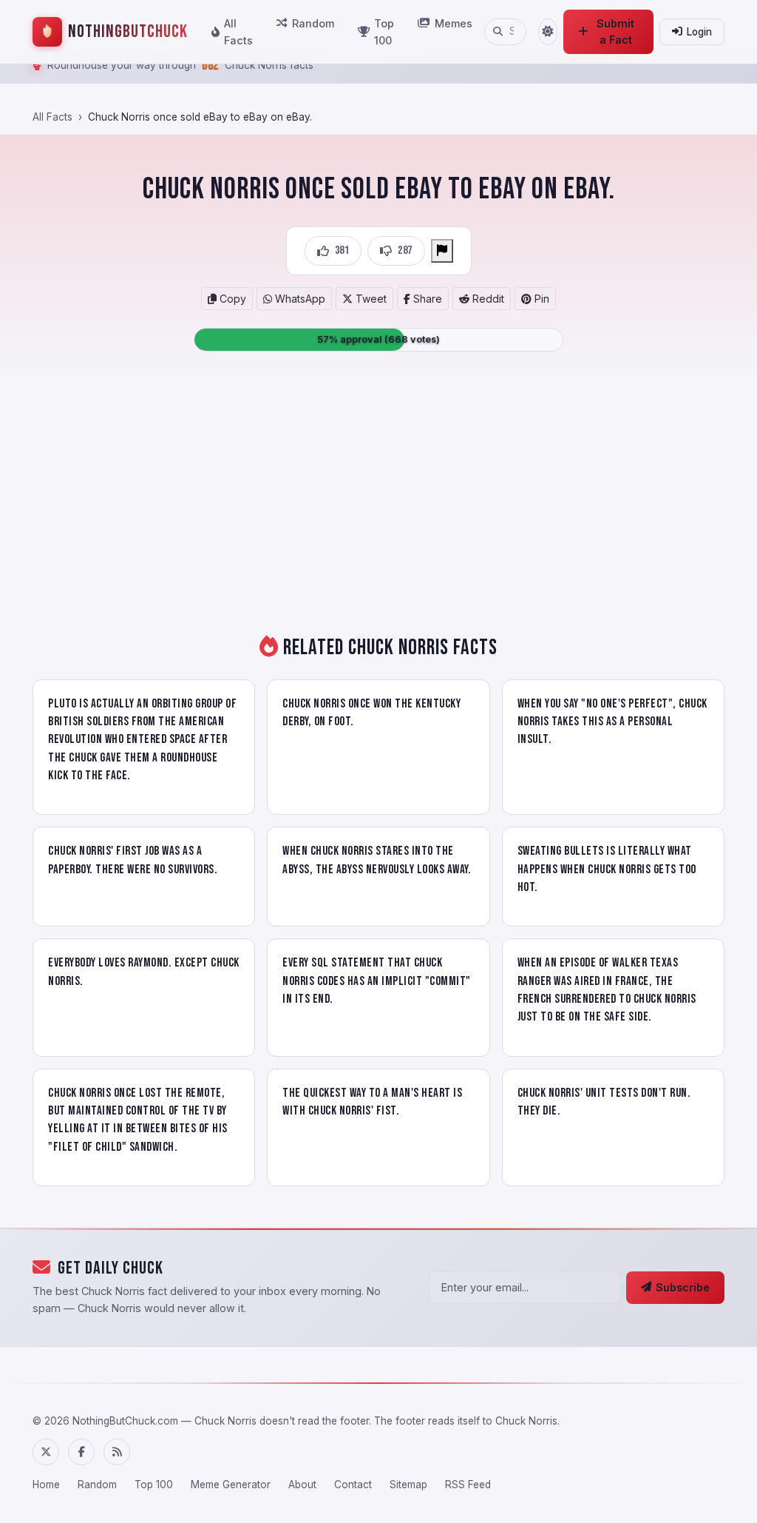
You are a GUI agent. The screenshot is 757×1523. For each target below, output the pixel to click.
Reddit (486, 298)
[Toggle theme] (547, 32)
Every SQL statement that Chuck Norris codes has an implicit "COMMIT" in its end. (376, 980)
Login (699, 32)
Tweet (370, 298)
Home (46, 1484)
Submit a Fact (615, 31)
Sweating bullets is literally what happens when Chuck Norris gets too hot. (606, 869)
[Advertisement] (378, 496)
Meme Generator (231, 1484)
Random (313, 23)
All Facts (238, 32)
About (302, 1484)
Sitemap (408, 1484)
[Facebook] (81, 1452)
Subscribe (683, 1287)
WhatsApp (298, 298)
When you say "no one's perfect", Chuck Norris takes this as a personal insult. (612, 721)
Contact (353, 1484)
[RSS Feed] (116, 1452)
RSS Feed (468, 1484)
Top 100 (384, 32)
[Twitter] (46, 1452)
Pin (540, 298)
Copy (231, 298)
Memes (453, 23)
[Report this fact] (442, 251)
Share (426, 298)
